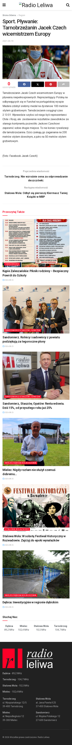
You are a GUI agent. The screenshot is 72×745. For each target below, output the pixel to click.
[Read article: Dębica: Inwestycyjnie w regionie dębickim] (36, 574)
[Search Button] (67, 5)
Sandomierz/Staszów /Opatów (22, 330)
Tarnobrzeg (12, 264)
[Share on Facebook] (24, 84)
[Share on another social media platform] (63, 84)
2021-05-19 (8, 41)
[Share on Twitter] (37, 84)
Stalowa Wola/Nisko (17, 529)
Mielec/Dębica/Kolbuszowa (20, 463)
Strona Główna (9, 15)
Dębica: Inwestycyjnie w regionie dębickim (30, 602)
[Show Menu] (4, 5)
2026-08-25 (9, 280)
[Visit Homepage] (36, 5)
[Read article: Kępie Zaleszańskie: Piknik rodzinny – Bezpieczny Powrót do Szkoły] (36, 243)
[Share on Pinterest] (51, 84)
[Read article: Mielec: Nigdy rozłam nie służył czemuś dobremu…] (36, 442)
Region (22, 15)
